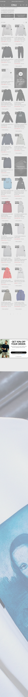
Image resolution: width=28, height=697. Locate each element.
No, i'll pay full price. (19, 356)
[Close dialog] (27, 340)
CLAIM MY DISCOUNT (19, 352)
